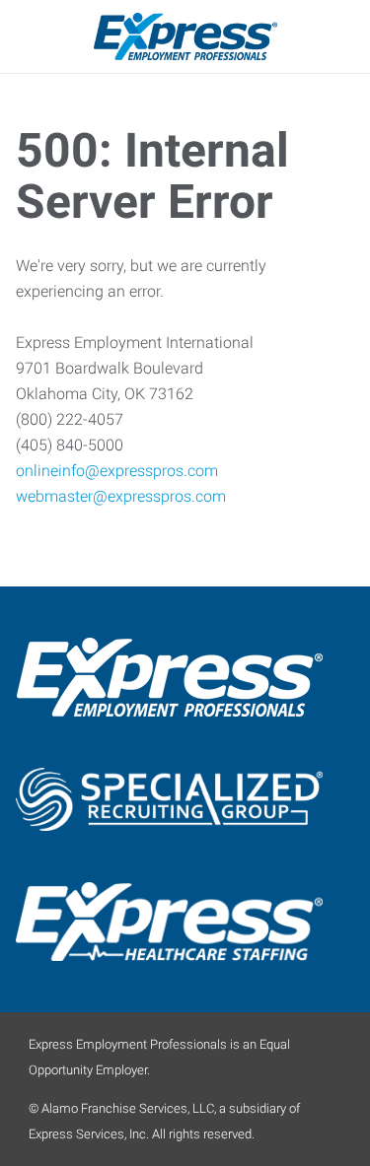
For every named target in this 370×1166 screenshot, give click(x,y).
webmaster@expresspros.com (121, 496)
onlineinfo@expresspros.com (117, 470)
